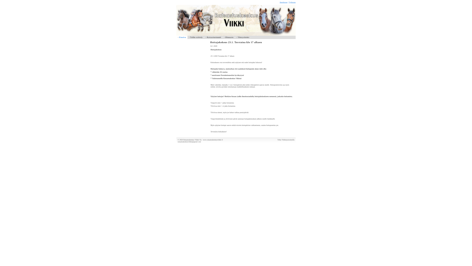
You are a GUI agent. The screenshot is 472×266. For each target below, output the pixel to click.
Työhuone (292, 2)
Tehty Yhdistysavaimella (285, 140)
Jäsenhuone (283, 2)
